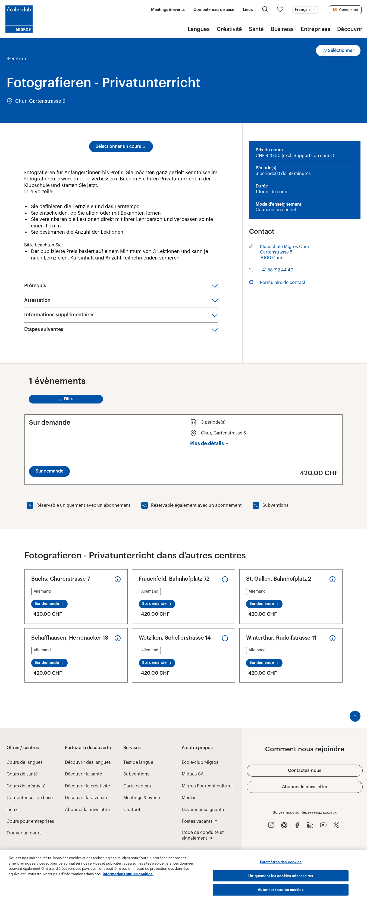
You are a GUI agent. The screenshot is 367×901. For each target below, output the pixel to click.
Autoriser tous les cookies (280, 889)
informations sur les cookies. (128, 874)
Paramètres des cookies (281, 862)
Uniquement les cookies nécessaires (280, 876)
